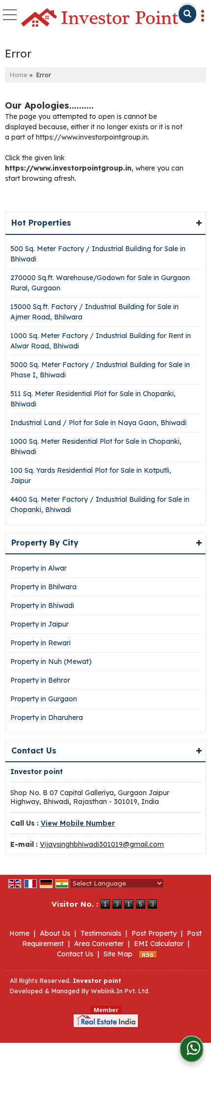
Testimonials (100, 933)
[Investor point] (100, 18)
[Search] (187, 14)
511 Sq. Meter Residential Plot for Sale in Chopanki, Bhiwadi (93, 398)
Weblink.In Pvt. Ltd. (120, 991)
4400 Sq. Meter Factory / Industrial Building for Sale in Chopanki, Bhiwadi (99, 504)
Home (18, 75)
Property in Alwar (38, 568)
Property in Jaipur (39, 624)
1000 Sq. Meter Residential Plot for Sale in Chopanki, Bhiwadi (96, 446)
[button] (78, 823)
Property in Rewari (40, 642)
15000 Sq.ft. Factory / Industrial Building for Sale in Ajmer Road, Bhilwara (94, 311)
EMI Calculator (159, 943)
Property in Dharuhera (46, 717)
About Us (55, 933)
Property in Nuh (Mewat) (51, 661)
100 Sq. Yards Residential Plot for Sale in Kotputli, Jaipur (90, 475)
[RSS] (148, 953)
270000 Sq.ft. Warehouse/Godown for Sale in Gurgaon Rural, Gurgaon (100, 282)
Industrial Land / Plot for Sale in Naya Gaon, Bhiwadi (98, 422)
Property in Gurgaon (43, 698)
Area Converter (99, 943)
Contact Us (75, 953)
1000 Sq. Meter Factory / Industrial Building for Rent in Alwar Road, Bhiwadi (100, 340)
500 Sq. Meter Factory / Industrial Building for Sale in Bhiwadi (97, 253)
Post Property (154, 933)
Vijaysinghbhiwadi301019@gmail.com (102, 844)
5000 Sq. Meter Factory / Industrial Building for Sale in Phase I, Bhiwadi (100, 369)
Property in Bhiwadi (42, 605)
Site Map (118, 953)
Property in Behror (40, 680)
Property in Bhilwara (43, 586)
